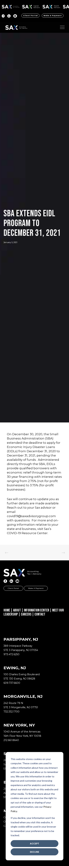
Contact (39, 614)
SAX (11, 6)
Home (7, 610)
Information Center (36, 610)
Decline (34, 851)
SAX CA (31, 6)
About (17, 610)
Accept (34, 843)
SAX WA (51, 6)
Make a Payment (53, 16)
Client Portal (30, 16)
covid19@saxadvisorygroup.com (31, 516)
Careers (26, 614)
